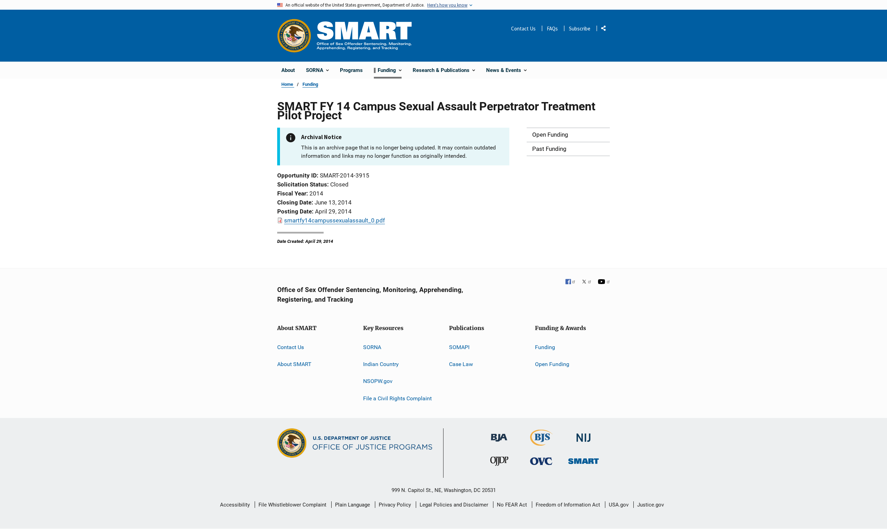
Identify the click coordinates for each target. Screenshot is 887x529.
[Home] (364, 35)
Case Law (461, 364)
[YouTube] (604, 282)
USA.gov (619, 505)
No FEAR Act (512, 505)
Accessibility (235, 505)
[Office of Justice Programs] (294, 36)
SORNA (372, 347)
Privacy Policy (395, 505)
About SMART (294, 364)
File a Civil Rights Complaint (397, 398)
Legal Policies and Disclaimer (454, 505)
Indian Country (381, 364)
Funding (310, 84)
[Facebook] (570, 282)
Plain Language (352, 505)
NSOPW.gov (378, 381)
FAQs (552, 28)
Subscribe (579, 28)
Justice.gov (650, 505)
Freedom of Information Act (568, 505)
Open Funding (552, 364)
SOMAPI (459, 347)
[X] (586, 282)
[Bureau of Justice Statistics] (541, 442)
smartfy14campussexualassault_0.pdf (334, 220)
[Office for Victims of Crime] (541, 461)
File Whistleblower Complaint (292, 505)
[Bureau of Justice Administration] (499, 434)
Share (606, 29)
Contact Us (523, 28)
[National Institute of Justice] (583, 434)
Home (287, 84)
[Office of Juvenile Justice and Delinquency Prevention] (499, 462)
